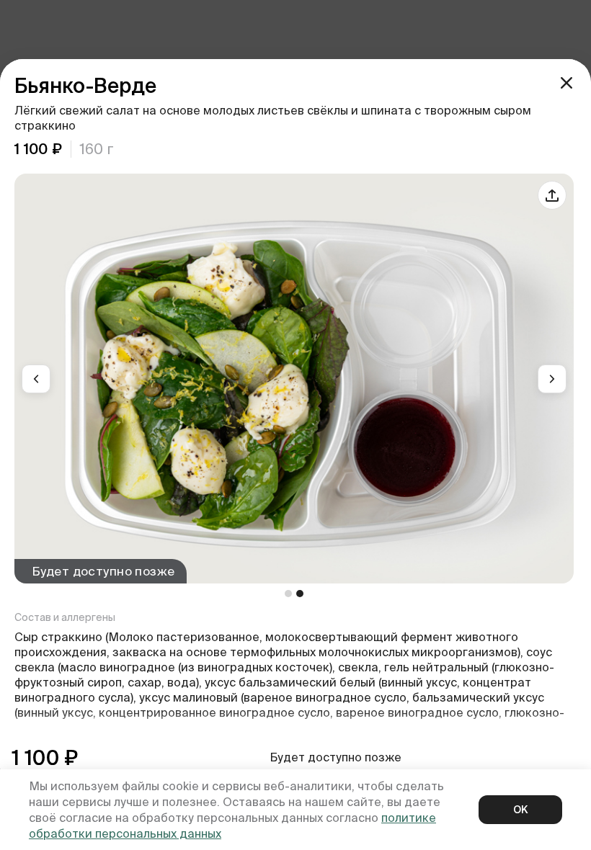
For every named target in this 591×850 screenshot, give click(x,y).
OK (520, 809)
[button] (36, 378)
